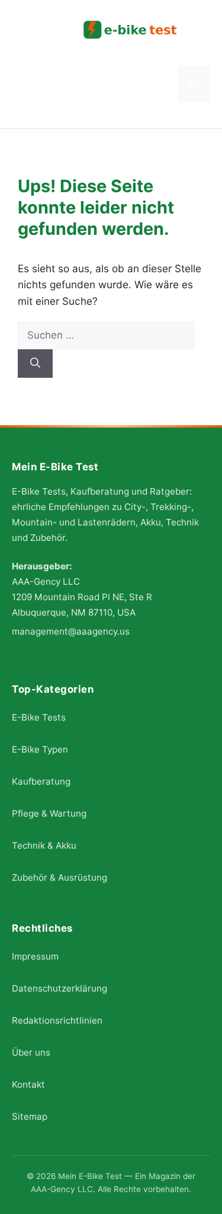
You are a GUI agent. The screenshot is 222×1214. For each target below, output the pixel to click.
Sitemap (29, 1116)
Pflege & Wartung (49, 813)
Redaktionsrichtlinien (57, 1020)
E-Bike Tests (39, 717)
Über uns (31, 1052)
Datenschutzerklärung (59, 988)
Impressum (35, 956)
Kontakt (28, 1084)
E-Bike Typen (40, 749)
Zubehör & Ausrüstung (59, 877)
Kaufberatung (41, 781)
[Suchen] (35, 363)
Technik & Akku (44, 845)
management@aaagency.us (71, 630)
